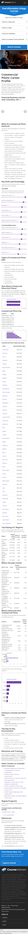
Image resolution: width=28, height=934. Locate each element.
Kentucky (4, 484)
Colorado (4, 406)
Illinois (4, 452)
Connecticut (5, 349)
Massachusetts (6, 367)
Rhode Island (5, 481)
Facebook (4, 917)
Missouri (4, 399)
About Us (3, 905)
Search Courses (14, 47)
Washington (5, 403)
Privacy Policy (14, 905)
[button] (2, 111)
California (4, 410)
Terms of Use (5, 911)
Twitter (4, 925)
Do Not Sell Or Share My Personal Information (13, 909)
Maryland (4, 385)
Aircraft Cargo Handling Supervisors (13, 792)
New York (4, 353)
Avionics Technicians (9, 786)
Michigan (4, 378)
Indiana (4, 502)
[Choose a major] (14, 28)
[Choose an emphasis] (14, 33)
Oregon (4, 434)
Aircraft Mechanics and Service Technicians (15, 788)
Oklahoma (4, 445)
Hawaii (4, 474)
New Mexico (5, 509)
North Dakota (5, 438)
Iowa (3, 491)
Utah (3, 488)
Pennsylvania (5, 388)
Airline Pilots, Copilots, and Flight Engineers (15, 796)
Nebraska (4, 495)
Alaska (4, 442)
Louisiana (4, 413)
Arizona (4, 477)
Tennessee (5, 420)
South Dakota (5, 520)
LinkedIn (4, 921)
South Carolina (6, 417)
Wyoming (4, 396)
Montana (4, 463)
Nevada (4, 374)
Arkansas (4, 512)
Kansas (4, 456)
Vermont (4, 505)
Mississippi (5, 498)
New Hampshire (6, 523)
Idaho (3, 466)
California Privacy (5, 907)
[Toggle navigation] (25, 2)
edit (20, 100)
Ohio (3, 427)
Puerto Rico (5, 516)
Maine (3, 371)
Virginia (4, 431)
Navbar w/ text (8, 3)
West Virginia (5, 470)
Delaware (4, 360)
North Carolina (6, 392)
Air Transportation (9, 815)
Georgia (4, 364)
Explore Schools (9, 863)
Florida (4, 381)
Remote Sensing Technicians (11, 774)
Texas (4, 356)
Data (8, 905)
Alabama (4, 449)
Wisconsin (4, 459)
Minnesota (5, 424)
